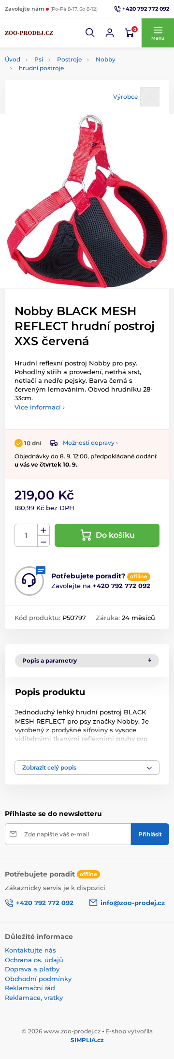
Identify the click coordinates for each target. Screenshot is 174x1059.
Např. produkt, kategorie (66, 61)
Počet (26, 535)
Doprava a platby (32, 969)
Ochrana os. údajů (34, 960)
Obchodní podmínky (38, 979)
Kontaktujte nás (30, 950)
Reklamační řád (30, 988)
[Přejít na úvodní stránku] (29, 33)
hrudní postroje (41, 68)
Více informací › (39, 407)
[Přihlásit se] (109, 32)
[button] (90, 32)
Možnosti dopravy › (90, 442)
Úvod (12, 59)
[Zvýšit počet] (43, 530)
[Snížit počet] (43, 541)
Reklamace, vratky (34, 997)
